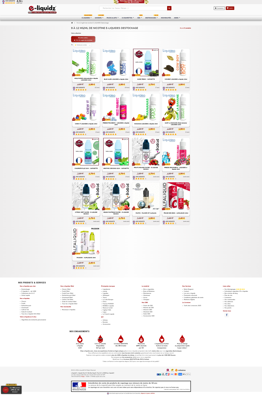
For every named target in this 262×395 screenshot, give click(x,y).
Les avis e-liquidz (189, 293)
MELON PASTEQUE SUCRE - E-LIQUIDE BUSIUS (116, 213)
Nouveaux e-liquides (68, 309)
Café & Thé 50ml (67, 299)
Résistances (147, 293)
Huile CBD (146, 314)
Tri (72, 45)
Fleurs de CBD (148, 305)
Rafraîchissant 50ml (68, 295)
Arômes (105, 320)
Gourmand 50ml (67, 297)
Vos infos (227, 304)
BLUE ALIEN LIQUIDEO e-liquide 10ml (116, 79)
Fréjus (83, 376)
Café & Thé (25, 309)
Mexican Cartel (107, 308)
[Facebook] (226, 315)
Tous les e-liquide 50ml (69, 304)
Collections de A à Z (27, 293)
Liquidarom (106, 289)
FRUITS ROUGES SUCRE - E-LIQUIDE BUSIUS (146, 168)
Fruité (23, 303)
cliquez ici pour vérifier (148, 393)
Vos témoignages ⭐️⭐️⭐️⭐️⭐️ (234, 289)
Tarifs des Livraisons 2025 (192, 305)
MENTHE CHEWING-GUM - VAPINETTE (116, 168)
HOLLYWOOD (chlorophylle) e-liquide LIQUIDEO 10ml (86, 79)
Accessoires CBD (149, 316)
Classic (23, 301)
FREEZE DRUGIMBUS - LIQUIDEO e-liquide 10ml (175, 168)
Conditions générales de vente (193, 297)
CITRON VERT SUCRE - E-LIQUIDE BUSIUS (86, 213)
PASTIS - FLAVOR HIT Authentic (146, 213)
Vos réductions (229, 306)
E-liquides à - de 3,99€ (28, 291)
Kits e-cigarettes (148, 289)
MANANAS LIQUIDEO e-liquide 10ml (146, 124)
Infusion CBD (147, 309)
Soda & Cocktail (26, 312)
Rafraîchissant (26, 305)
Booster (105, 322)
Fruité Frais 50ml (67, 293)
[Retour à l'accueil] (72, 23)
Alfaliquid (106, 295)
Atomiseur (146, 295)
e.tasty (105, 291)
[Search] (169, 8)
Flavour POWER (108, 304)
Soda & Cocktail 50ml (69, 301)
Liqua (104, 312)
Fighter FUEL (107, 310)
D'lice (104, 301)
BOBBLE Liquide (108, 306)
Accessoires (106, 324)
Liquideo (105, 293)
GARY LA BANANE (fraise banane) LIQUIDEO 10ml (176, 123)
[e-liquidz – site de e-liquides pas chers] (42, 9)
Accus (145, 297)
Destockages (25, 289)
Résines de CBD (148, 307)
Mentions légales (189, 299)
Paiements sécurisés (190, 295)
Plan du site (228, 295)
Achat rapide (25, 295)
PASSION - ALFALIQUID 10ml (86, 257)
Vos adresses (228, 301)
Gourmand (24, 307)
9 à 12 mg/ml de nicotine (84, 40)
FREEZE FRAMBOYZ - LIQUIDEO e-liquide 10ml (116, 123)
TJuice (105, 297)
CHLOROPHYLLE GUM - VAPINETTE (86, 168)
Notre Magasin (188, 289)
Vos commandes (229, 299)
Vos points (227, 308)
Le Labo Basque (108, 299)
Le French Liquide (108, 314)
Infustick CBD (147, 312)
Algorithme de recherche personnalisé (33, 320)
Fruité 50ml (65, 291)
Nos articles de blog (231, 293)
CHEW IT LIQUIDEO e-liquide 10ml (86, 124)
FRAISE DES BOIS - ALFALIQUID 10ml (176, 213)
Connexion (220, 8)
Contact (186, 291)
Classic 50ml (66, 289)
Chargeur (146, 299)
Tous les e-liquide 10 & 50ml (30, 314)
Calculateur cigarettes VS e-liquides (236, 291)
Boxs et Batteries (149, 291)
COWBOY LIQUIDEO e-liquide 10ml (176, 79)
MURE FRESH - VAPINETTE (146, 79)
